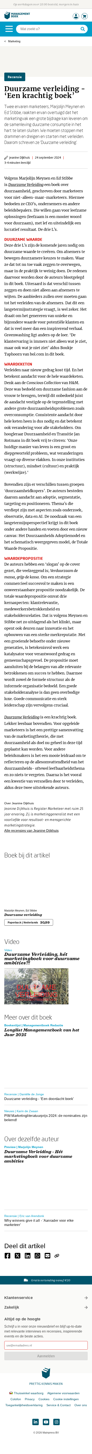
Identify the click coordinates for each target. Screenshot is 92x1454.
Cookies (44, 1399)
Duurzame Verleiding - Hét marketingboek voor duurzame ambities (38, 1157)
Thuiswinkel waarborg (28, 1393)
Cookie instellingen (66, 1399)
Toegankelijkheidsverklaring (24, 1405)
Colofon (15, 1399)
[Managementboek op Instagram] (56, 1422)
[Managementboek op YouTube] (46, 1422)
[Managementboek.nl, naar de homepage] (17, 18)
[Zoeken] (82, 29)
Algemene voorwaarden (63, 1393)
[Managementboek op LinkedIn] (35, 1422)
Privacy (30, 1399)
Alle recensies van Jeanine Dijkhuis (31, 830)
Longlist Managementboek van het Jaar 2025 (41, 1032)
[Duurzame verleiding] (19, 883)
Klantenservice (18, 1298)
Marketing (14, 41)
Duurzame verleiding (23, 915)
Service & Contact (58, 1405)
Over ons (80, 1405)
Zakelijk (11, 1307)
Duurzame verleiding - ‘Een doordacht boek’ (39, 1099)
